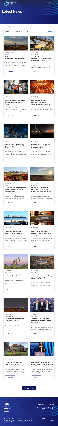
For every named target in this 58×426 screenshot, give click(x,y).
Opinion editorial (36, 185)
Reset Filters (49, 31)
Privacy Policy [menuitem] (41, 404)
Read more (10, 71)
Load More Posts (29, 388)
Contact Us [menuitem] (51, 404)
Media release (9, 54)
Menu (44, 4)
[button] (49, 4)
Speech (33, 359)
